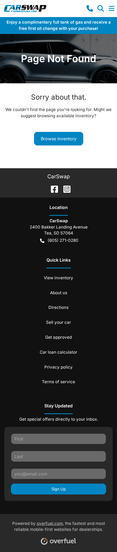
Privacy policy (58, 367)
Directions (58, 307)
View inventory (58, 277)
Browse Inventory (58, 138)
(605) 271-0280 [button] (63, 240)
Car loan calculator (58, 352)
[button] (89, 8)
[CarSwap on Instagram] (65, 188)
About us (58, 292)
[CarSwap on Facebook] (52, 188)
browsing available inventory (65, 115)
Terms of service (58, 381)
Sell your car (58, 322)
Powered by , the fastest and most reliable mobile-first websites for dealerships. (58, 526)
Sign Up (58, 489)
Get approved (58, 337)
